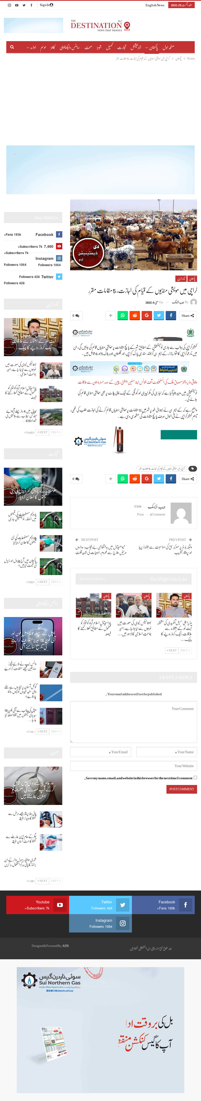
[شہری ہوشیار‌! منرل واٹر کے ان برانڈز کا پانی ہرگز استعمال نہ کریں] (51, 865)
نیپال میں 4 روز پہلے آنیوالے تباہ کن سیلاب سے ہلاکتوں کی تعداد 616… (20, 415)
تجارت (121, 47)
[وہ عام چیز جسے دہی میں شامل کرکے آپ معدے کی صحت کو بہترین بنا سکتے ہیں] (33, 785)
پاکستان (153, 47)
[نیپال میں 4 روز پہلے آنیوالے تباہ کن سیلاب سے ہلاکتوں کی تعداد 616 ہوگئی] (51, 417)
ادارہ (33, 47)
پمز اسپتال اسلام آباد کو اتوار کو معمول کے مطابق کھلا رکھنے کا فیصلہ (20, 392)
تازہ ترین (181, 278)
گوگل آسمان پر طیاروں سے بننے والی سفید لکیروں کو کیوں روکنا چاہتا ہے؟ (20, 691)
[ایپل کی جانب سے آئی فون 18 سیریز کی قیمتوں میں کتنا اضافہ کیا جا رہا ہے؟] (51, 716)
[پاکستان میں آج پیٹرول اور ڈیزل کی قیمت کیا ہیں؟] (51, 566)
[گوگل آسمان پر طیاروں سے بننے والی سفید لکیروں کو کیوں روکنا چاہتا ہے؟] (51, 692)
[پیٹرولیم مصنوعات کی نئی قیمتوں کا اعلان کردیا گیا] (51, 543)
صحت (88, 47)
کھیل (109, 47)
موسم (43, 47)
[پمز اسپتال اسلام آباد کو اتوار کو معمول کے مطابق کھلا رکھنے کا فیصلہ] (93, 605)
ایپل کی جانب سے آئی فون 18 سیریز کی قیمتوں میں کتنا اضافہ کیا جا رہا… (20, 715)
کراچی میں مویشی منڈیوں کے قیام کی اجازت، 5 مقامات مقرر (162, 468)
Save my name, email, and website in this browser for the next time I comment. (138, 778)
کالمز (53, 47)
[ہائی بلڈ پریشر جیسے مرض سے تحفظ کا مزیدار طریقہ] (51, 819)
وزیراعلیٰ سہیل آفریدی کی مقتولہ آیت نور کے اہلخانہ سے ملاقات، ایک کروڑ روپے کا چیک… (33, 341)
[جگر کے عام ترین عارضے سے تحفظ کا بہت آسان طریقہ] (51, 842)
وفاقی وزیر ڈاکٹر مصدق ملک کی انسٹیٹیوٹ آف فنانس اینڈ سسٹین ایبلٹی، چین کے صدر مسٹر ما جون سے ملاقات (137, 382)
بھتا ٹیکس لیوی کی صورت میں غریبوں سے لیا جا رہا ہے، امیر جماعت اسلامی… (20, 369)
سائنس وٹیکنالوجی (70, 47)
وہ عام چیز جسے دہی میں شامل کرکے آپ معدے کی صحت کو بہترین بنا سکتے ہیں (33, 789)
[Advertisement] (100, 101)
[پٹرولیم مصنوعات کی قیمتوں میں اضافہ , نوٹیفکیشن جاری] (51, 520)
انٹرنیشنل (136, 47)
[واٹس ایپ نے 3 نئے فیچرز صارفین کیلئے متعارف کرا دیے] (51, 669)
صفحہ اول (168, 47)
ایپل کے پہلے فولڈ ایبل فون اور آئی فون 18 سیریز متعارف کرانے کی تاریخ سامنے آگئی (33, 640)
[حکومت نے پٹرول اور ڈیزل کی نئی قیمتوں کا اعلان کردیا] (33, 486)
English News (155, 5)
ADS (65, 946)
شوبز (99, 47)
